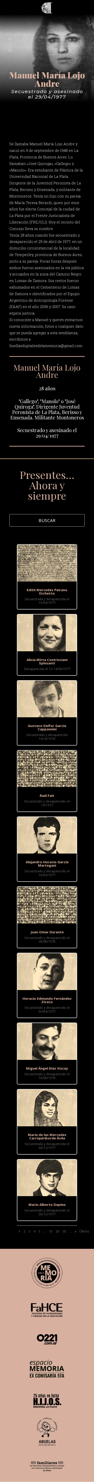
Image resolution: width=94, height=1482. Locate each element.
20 (57, 1231)
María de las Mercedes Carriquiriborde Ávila (47, 1136)
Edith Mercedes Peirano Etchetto (47, 591)
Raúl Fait (47, 795)
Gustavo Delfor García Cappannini (47, 727)
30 (64, 1231)
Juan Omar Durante (47, 932)
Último (84, 1231)
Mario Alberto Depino (47, 1204)
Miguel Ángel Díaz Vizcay (47, 1068)
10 (50, 1231)
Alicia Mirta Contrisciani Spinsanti (47, 661)
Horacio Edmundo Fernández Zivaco (47, 1000)
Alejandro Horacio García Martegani (47, 864)
